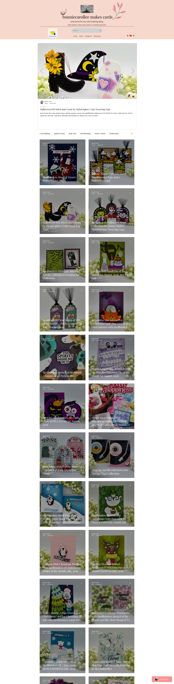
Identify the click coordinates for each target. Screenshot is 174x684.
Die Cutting (43, 106)
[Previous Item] (41, 71)
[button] (132, 134)
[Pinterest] (128, 36)
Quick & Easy (59, 133)
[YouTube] (131, 36)
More (111, 133)
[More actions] (82, 144)
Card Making (45, 133)
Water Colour (100, 133)
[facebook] (134, 36)
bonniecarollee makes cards (88, 16)
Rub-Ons (72, 133)
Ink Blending (85, 133)
